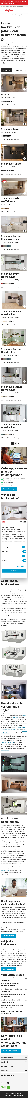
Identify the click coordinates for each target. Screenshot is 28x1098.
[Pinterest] (11, 1083)
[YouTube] (8, 1083)
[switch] (24, 551)
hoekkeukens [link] (4, 16)
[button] (18, 443)
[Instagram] (2, 1083)
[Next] (25, 70)
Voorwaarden (8, 1095)
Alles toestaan (14, 570)
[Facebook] (5, 1083)
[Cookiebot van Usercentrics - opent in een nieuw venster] (20, 522)
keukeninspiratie (10, 15)
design (24, 715)
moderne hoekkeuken (7, 742)
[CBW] (5, 1087)
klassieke (15, 717)
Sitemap (15, 1095)
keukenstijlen (5, 750)
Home (2, 15)
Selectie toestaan (14, 575)
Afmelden (20, 1095)
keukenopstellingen (20, 15)
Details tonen (20, 566)
